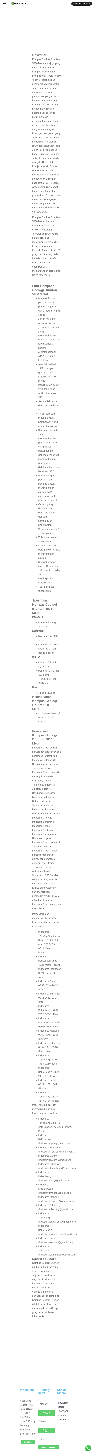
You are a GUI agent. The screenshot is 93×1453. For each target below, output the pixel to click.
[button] (5, 3)
